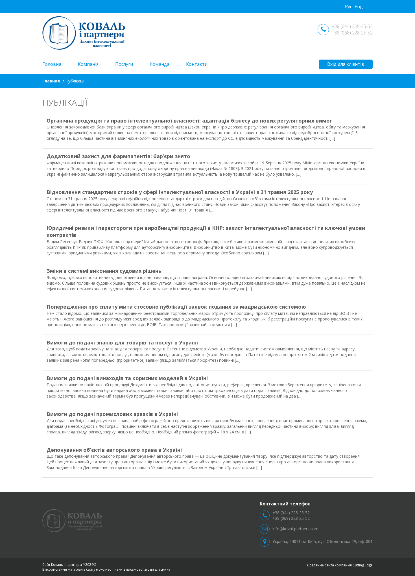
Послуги (124, 64)
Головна (51, 64)
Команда (159, 64)
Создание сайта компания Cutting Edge (340, 565)
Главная (51, 81)
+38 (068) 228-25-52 (352, 33)
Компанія (88, 64)
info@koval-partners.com (295, 528)
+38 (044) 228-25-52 (352, 26)
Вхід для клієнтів (345, 64)
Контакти (196, 64)
